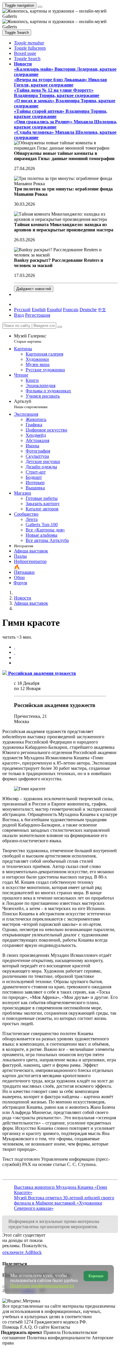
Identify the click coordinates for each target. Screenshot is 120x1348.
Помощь (11, 1327)
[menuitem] (102, 309)
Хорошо (95, 1276)
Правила (52, 1332)
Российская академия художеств (54, 705)
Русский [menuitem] (22, 309)
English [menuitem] (39, 309)
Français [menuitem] (70, 309)
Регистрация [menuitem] (37, 315)
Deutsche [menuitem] (88, 309)
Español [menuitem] (54, 309)
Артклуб (30, 404)
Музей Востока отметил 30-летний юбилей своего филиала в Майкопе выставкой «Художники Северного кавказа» (64, 1203)
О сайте (42, 1327)
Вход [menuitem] (19, 315)
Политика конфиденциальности (59, 1337)
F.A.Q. (27, 1327)
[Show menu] (40, 7)
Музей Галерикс (30, 338)
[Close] (59, 327)
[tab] (14, 646)
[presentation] (66, 657)
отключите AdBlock (22, 1252)
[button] (29, 42)
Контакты (60, 1327)
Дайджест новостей (33, 289)
